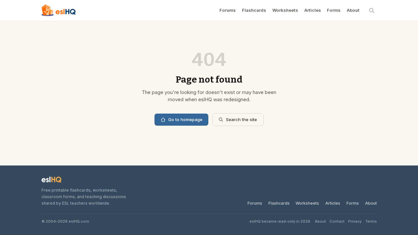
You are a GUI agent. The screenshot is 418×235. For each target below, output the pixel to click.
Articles (312, 10)
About (353, 10)
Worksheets (285, 10)
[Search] (372, 10)
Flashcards (254, 10)
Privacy (355, 221)
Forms (334, 10)
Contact (337, 221)
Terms (371, 221)
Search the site (241, 119)
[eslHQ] (51, 180)
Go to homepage (185, 119)
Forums (227, 10)
